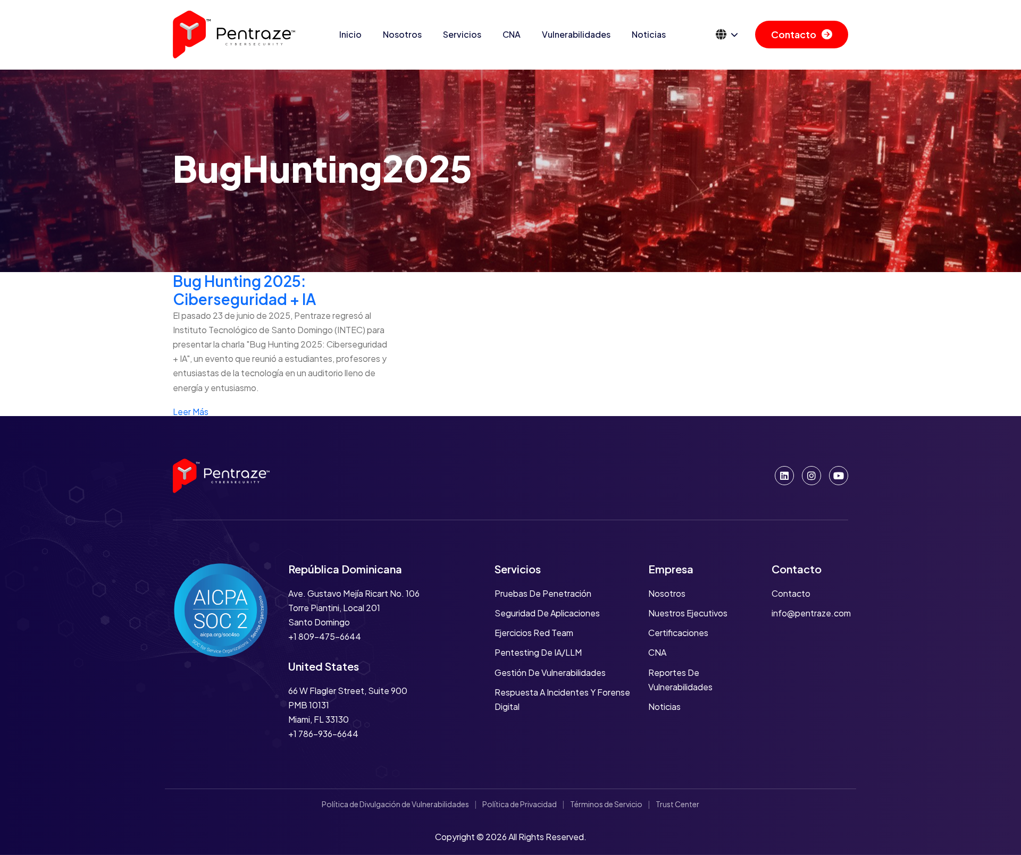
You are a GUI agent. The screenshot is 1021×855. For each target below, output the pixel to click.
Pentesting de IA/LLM (538, 652)
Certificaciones (678, 632)
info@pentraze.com (811, 613)
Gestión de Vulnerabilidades (550, 672)
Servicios (462, 34)
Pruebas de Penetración (543, 593)
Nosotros (402, 34)
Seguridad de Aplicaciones (547, 613)
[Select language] (726, 34)
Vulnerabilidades (576, 34)
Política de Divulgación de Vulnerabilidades (395, 804)
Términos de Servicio (606, 804)
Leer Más (190, 411)
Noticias (649, 34)
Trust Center (677, 804)
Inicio (350, 34)
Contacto (793, 34)
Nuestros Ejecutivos (687, 613)
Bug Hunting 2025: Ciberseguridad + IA (244, 290)
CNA (512, 34)
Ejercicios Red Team (534, 632)
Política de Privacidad (519, 804)
